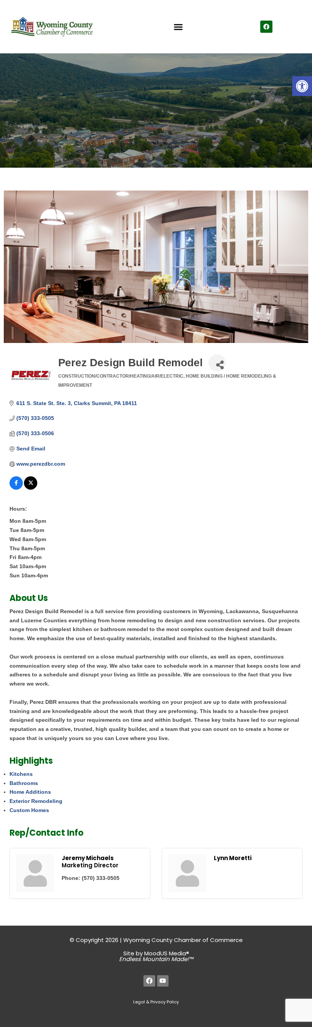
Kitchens (21, 774)
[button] (302, 86)
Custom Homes (29, 810)
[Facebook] (266, 27)
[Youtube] (163, 981)
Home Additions (30, 792)
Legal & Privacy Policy (156, 1002)
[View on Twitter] (30, 488)
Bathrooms (24, 783)
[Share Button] (217, 363)
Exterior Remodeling (36, 801)
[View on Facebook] (16, 488)
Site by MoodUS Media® (156, 956)
